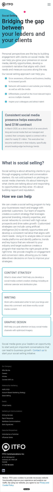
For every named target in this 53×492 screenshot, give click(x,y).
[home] (7, 4)
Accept (26, 489)
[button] (48, 4)
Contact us (38, 350)
